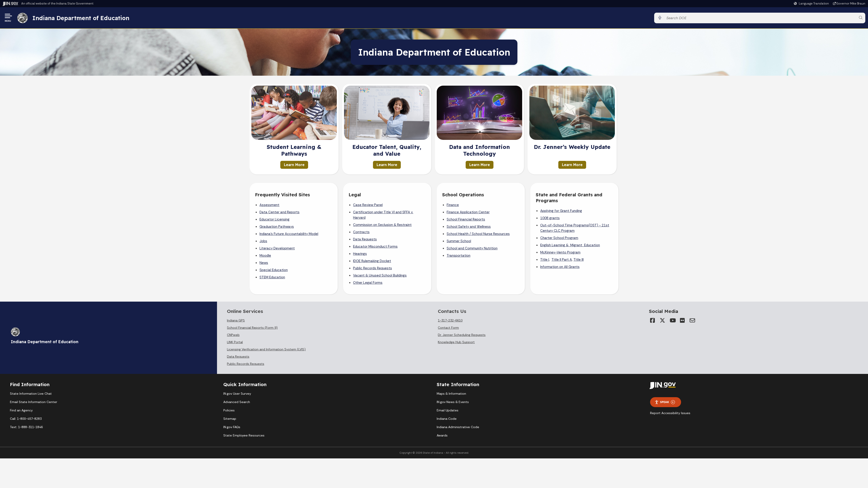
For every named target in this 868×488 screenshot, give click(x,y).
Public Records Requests (372, 268)
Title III (578, 259)
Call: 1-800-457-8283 (26, 419)
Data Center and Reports (279, 212)
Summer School (459, 241)
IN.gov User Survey (237, 394)
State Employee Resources (243, 435)
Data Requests (365, 239)
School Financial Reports (466, 219)
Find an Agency (21, 410)
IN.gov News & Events (453, 402)
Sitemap (229, 419)
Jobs (263, 241)
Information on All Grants (560, 267)
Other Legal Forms (367, 282)
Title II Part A (562, 259)
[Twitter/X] (662, 320)
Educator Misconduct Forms (375, 246)
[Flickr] (682, 320)
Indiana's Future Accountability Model (288, 234)
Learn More (294, 164)
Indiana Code (447, 419)
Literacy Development (277, 248)
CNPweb (233, 335)
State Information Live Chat (31, 394)
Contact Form (448, 328)
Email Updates (447, 410)
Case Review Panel (368, 205)
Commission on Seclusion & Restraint (382, 225)
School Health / (459, 234)
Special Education (273, 270)
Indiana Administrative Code (458, 427)
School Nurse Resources (491, 234)
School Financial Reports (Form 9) (252, 328)
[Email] (692, 320)
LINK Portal (235, 342)
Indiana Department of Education (80, 17)
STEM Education (272, 277)
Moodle (265, 255)
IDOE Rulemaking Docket (372, 261)
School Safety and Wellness (469, 226)
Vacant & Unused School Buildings (380, 275)
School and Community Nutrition (472, 248)
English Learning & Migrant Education (570, 245)
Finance (453, 205)
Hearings (360, 253)
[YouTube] (672, 320)
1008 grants (550, 218)
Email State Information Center (33, 402)
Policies (229, 410)
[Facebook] (652, 320)
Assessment (269, 205)
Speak (664, 402)
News (263, 262)
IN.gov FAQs (231, 427)
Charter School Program (559, 238)
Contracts (361, 232)
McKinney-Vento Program (560, 252)
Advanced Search (236, 402)
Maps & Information (451, 394)
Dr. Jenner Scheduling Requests (462, 335)
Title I (544, 259)
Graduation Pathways (276, 226)
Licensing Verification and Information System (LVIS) (266, 349)
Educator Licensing (274, 219)
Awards (442, 435)
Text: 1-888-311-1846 (26, 427)
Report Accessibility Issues (670, 413)
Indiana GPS (236, 320)
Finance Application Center (468, 212)
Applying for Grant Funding (561, 211)
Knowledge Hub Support (456, 342)
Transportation (458, 255)
